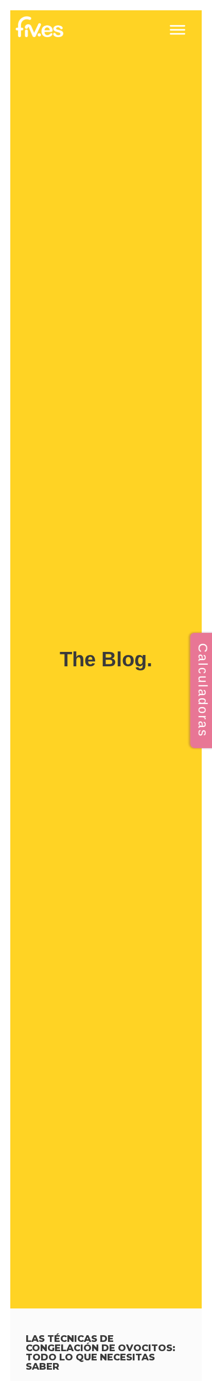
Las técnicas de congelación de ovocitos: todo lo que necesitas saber (100, 1352)
